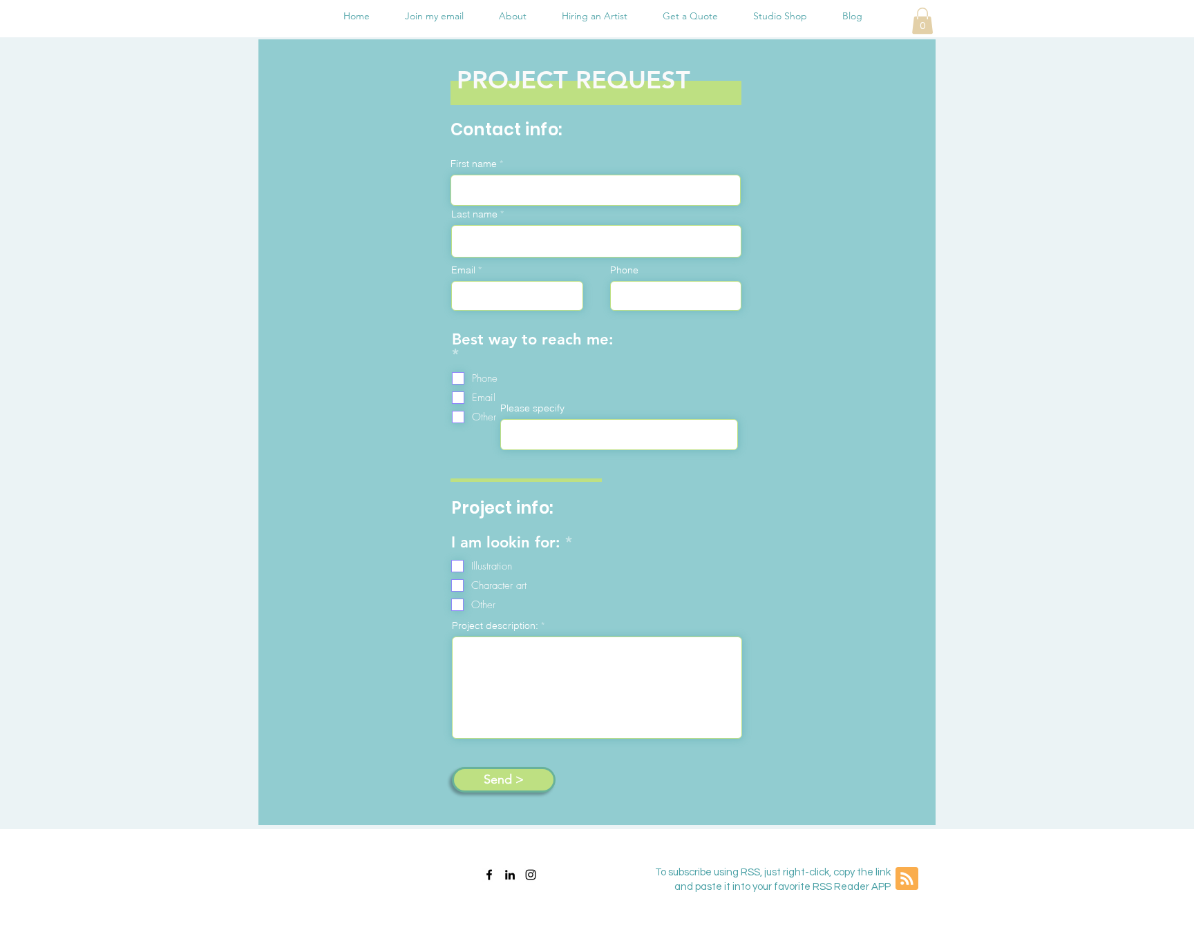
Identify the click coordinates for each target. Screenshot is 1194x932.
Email (463, 270)
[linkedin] (510, 875)
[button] (922, 21)
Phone (624, 270)
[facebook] (489, 875)
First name (474, 163)
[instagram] (531, 875)
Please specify (532, 408)
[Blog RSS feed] (907, 879)
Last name (474, 214)
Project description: (495, 625)
